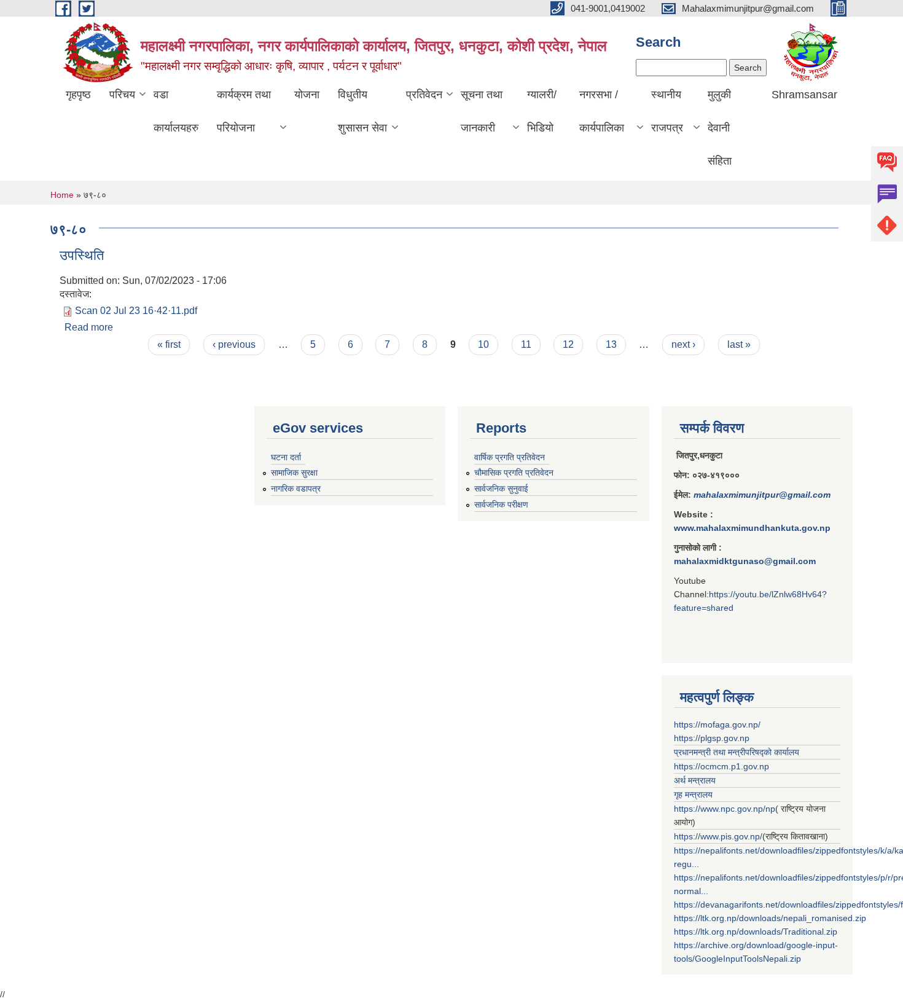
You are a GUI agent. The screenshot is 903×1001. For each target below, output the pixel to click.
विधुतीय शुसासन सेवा (362, 111)
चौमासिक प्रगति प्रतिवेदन (513, 472)
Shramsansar (804, 94)
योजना (306, 94)
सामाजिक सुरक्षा (294, 472)
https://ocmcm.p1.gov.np (721, 766)
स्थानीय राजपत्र (667, 111)
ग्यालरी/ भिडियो (542, 111)
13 (611, 344)
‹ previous (234, 344)
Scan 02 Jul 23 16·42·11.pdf (136, 310)
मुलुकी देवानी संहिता (720, 127)
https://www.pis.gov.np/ (718, 836)
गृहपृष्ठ (78, 94)
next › (683, 344)
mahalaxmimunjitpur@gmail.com (762, 495)
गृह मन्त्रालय (693, 794)
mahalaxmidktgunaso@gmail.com (745, 561)
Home (62, 195)
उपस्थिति (82, 255)
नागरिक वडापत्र (296, 488)
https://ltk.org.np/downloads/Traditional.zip (755, 931)
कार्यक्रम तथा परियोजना (244, 111)
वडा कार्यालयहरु (176, 111)
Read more (88, 327)
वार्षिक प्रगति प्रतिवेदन (509, 457)
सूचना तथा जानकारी (481, 111)
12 (568, 344)
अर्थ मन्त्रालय (695, 780)
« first (169, 344)
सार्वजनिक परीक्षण (501, 504)
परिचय (122, 94)
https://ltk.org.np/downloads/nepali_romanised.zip (770, 918)
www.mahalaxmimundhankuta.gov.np (752, 528)
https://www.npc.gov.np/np (724, 809)
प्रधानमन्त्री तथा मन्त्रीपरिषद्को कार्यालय (736, 752)
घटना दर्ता (286, 457)
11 (526, 344)
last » (739, 344)
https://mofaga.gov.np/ (717, 724)
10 (483, 344)
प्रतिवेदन (424, 94)
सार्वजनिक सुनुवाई (501, 488)
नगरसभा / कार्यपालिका (601, 111)
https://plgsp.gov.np (711, 738)
